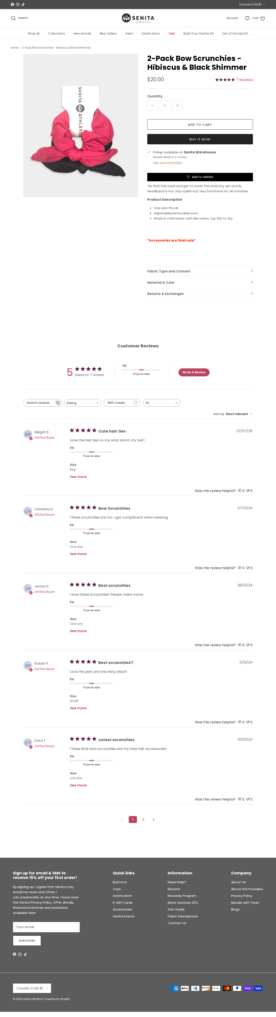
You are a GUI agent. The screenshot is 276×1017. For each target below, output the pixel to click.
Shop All (33, 33)
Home (15, 48)
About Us (238, 882)
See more (78, 476)
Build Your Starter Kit (198, 33)
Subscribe (27, 941)
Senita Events (124, 916)
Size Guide (176, 909)
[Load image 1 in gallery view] (80, 125)
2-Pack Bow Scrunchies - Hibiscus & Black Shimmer (56, 48)
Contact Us (177, 923)
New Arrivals (82, 33)
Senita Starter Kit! (154, 4)
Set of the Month (235, 33)
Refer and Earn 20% (183, 902)
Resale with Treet (245, 902)
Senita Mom (151, 33)
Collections (56, 33)
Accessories (122, 909)
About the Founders (247, 889)
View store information (167, 163)
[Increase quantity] (177, 105)
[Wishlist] (247, 18)
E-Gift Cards (123, 902)
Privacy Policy (241, 895)
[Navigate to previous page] (122, 819)
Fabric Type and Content (168, 271)
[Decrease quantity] (152, 105)
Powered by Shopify (57, 999)
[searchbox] (39, 402)
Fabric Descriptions (183, 916)
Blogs (235, 909)
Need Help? (177, 882)
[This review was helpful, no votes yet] (239, 490)
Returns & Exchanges (165, 293)
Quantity (155, 96)
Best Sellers (108, 33)
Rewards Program (182, 895)
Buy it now (200, 139)
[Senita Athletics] (138, 18)
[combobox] (82, 403)
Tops (117, 889)
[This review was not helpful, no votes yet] (247, 490)
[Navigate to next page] (153, 819)
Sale (172, 33)
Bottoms (120, 882)
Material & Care (160, 282)
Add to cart (200, 124)
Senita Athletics (33, 999)
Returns (174, 889)
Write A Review (193, 372)
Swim (129, 33)
